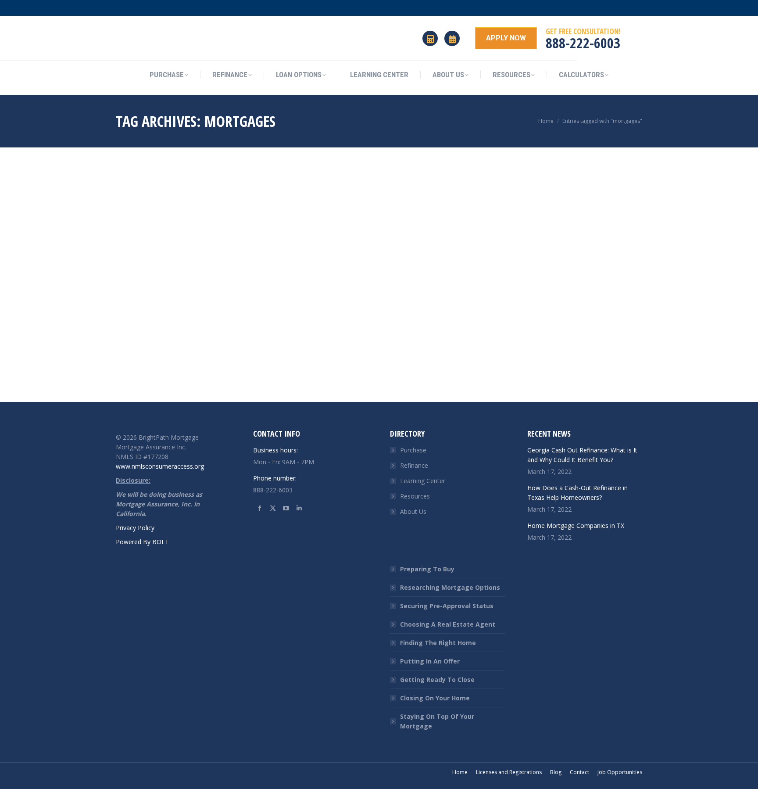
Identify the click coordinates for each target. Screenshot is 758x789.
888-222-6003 (583, 42)
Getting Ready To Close (437, 679)
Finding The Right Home (438, 642)
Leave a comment (181, 379)
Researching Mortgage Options (450, 587)
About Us (413, 511)
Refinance (414, 465)
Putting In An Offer (430, 661)
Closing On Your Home (435, 698)
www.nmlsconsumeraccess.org (160, 466)
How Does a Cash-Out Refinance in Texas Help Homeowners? (577, 493)
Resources (415, 496)
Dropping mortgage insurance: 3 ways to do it (195, 361)
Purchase (413, 450)
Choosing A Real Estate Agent (447, 624)
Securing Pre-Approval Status (446, 606)
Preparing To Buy (427, 569)
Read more (131, 394)
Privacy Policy (135, 528)
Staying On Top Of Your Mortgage (437, 721)
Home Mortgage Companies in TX (575, 525)
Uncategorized (134, 379)
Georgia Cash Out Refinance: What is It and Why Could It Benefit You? (582, 455)
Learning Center (422, 481)
